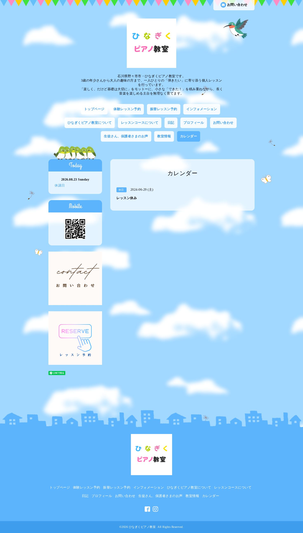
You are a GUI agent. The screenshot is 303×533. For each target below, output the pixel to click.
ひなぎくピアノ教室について (90, 122)
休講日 (60, 185)
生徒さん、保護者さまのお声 (126, 136)
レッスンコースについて (140, 122)
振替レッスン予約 (163, 109)
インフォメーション (201, 109)
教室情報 (164, 136)
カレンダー (188, 136)
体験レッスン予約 (127, 109)
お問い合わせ (237, 4)
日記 (171, 122)
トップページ (94, 109)
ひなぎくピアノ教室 (142, 526)
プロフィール (193, 122)
